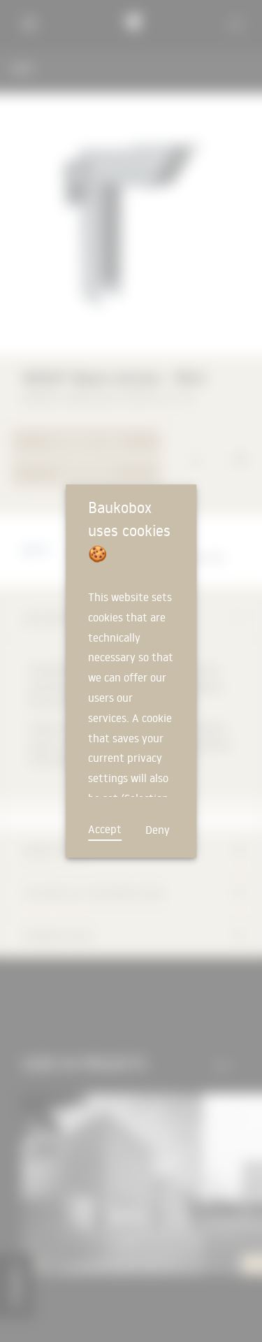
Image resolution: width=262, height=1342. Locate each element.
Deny (157, 830)
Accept (105, 829)
